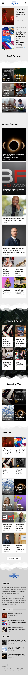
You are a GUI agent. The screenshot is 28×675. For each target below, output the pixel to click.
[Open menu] (3, 3)
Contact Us (13, 669)
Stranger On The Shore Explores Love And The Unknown (20, 343)
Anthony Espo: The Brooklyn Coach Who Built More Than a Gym (7, 528)
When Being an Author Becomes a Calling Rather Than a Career (14, 219)
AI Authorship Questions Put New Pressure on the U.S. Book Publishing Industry (21, 38)
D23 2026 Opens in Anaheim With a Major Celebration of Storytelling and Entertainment (17, 649)
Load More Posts (14, 558)
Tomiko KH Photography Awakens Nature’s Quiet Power (8, 294)
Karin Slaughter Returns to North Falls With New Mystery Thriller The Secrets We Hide (16, 629)
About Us (6, 669)
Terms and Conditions (10, 670)
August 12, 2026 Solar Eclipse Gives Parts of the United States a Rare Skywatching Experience (17, 655)
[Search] (25, 3)
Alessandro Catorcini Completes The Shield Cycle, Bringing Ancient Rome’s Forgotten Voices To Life (14, 251)
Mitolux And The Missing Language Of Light (7, 452)
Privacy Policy (20, 669)
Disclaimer (20, 670)
